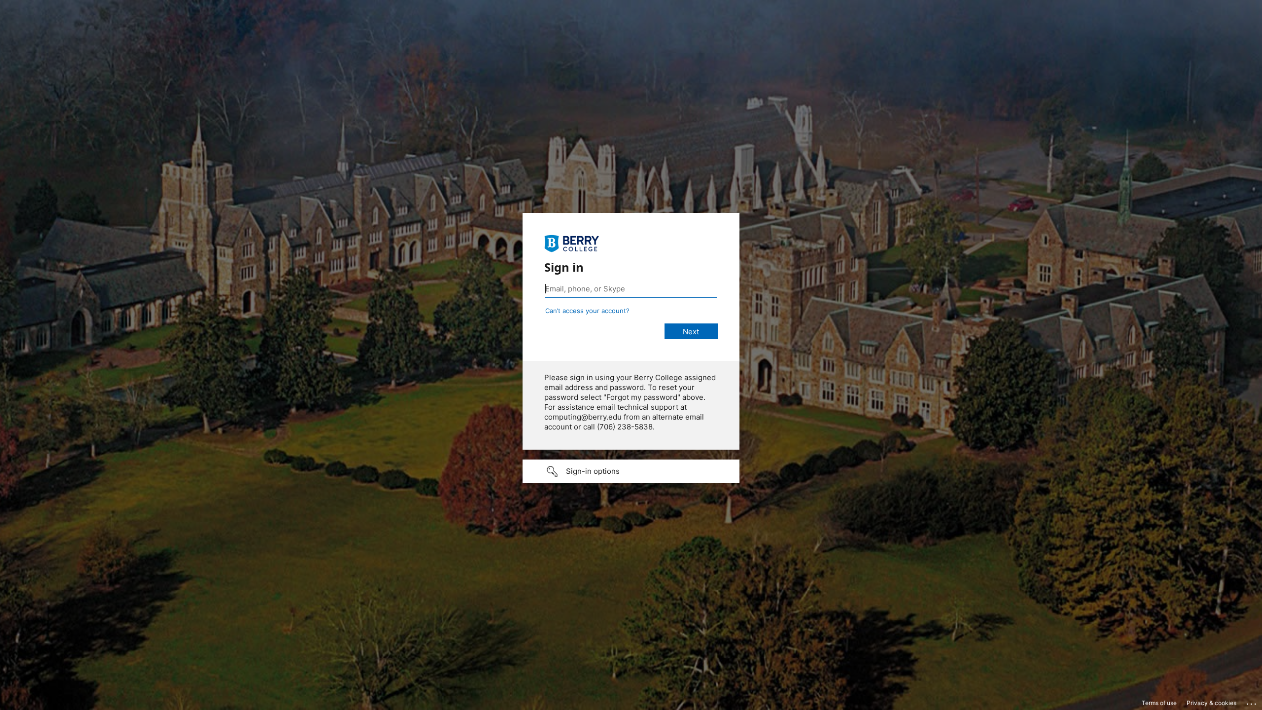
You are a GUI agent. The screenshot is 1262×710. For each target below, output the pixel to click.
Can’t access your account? (587, 311)
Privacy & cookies (1211, 703)
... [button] (1252, 702)
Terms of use (1159, 703)
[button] (631, 471)
